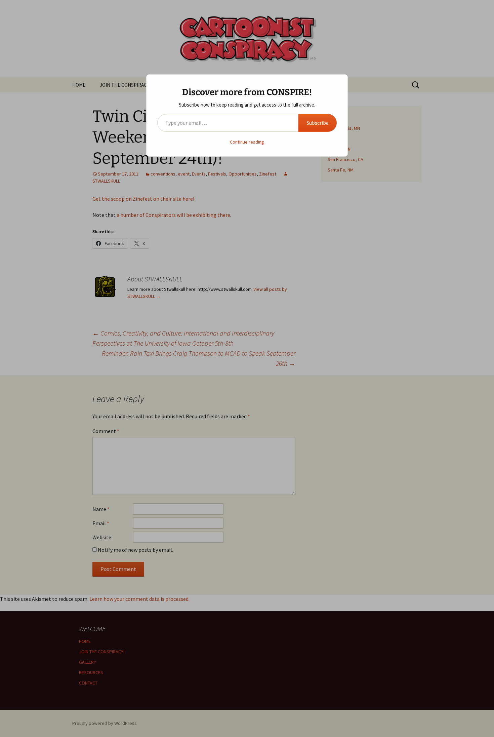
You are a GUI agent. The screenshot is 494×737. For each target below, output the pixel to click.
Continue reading (247, 142)
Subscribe (317, 122)
